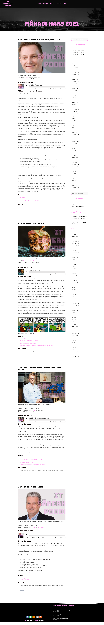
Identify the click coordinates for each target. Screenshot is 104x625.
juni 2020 (74, 148)
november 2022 (75, 83)
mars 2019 (74, 180)
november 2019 (75, 164)
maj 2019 (74, 176)
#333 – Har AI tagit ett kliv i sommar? (61, 614)
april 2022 (74, 97)
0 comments (22, 211)
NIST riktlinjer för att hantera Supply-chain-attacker (31, 459)
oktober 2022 (75, 86)
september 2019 (75, 169)
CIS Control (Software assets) (26, 462)
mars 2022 (74, 100)
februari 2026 (75, 67)
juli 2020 (73, 146)
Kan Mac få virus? (23, 338)
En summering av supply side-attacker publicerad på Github (32, 464)
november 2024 (75, 76)
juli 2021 (73, 118)
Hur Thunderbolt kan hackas (26, 342)
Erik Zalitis (27, 77)
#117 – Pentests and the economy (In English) (39, 40)
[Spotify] (30, 617)
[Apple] (37, 617)
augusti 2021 (74, 116)
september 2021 (75, 113)
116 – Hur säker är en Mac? (29, 260)
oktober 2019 (75, 166)
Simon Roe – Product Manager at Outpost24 (29, 200)
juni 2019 (74, 173)
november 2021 (75, 109)
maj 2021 (74, 123)
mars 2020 (74, 155)
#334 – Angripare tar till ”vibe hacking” (61, 610)
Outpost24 (22, 199)
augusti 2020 (74, 143)
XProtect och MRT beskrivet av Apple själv (29, 340)
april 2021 (74, 125)
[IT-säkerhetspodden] (8, 4)
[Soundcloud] (33, 617)
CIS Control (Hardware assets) (26, 461)
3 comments (22, 590)
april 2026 (74, 63)
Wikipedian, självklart (24, 579)
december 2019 (75, 162)
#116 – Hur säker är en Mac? (31, 224)
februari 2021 (75, 129)
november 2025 (75, 74)
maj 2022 (74, 95)
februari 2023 (75, 79)
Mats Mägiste (41, 527)
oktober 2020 (75, 139)
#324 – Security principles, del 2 (78, 52)
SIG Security (22, 197)
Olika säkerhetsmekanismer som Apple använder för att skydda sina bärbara (36, 345)
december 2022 (75, 81)
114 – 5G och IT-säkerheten (29, 524)
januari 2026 (74, 70)
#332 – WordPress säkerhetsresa (60, 618)
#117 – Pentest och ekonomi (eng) (29, 74)
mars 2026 (74, 65)
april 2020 (74, 153)
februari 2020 (75, 157)
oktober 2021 (75, 111)
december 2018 (75, 187)
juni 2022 (74, 93)
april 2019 (74, 178)
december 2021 (75, 106)
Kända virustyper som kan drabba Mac (28, 343)
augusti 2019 (74, 171)
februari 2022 (75, 102)
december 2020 (75, 134)
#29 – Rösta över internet (81, 216)
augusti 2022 (74, 90)
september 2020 (75, 141)
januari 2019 (74, 185)
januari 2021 (74, 132)
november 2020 (75, 136)
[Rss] (40, 617)
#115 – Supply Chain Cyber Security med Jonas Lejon (39, 369)
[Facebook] (27, 617)
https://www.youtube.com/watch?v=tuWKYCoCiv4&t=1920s (31, 572)
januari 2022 (74, 104)
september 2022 (75, 88)
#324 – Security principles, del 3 (78, 47)
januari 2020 (74, 159)
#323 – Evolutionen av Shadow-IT (79, 54)
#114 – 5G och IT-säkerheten (31, 487)
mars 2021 (74, 127)
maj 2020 (74, 150)
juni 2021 (74, 120)
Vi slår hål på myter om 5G (25, 578)
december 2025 (75, 72)
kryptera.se (32, 452)
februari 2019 (75, 183)
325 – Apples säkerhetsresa (78, 50)
